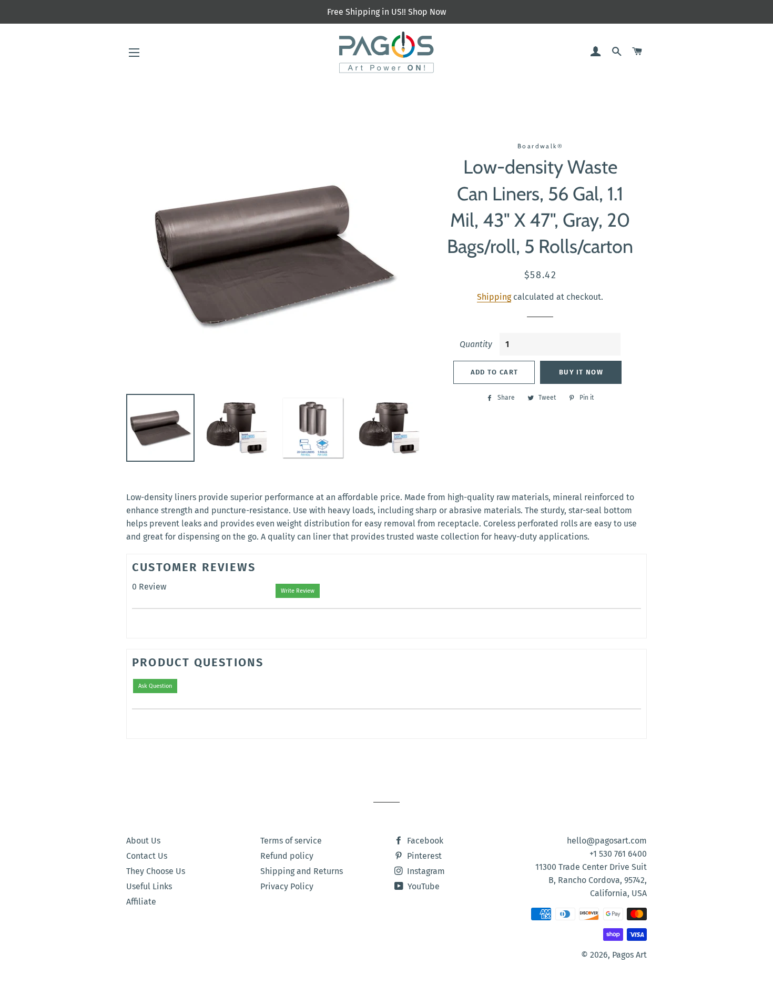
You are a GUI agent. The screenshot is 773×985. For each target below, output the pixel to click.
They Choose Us (155, 871)
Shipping (494, 297)
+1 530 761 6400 (618, 854)
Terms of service (291, 841)
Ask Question (155, 686)
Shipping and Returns (301, 871)
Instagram (425, 871)
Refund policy (286, 856)
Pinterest (423, 856)
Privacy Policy (286, 886)
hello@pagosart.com (607, 841)
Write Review (297, 590)
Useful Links (149, 886)
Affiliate (141, 902)
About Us (143, 841)
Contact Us (146, 856)
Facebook (424, 841)
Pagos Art (629, 955)
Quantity (476, 344)
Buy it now (581, 372)
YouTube (422, 886)
